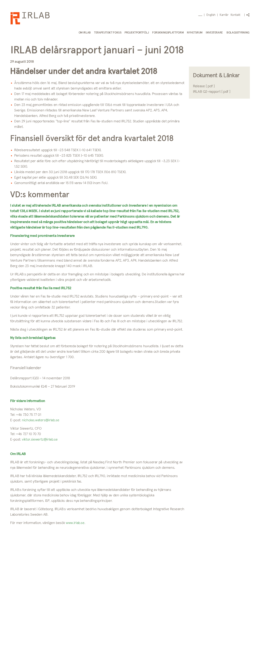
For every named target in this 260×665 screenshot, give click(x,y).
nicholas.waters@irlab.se (40, 420)
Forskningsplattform (168, 32)
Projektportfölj (137, 32)
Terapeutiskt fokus (107, 32)
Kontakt (235, 14)
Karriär (224, 14)
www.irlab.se (75, 523)
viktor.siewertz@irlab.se (39, 439)
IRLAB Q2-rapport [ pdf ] (211, 92)
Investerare (214, 32)
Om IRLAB (85, 32)
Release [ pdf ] (204, 86)
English (211, 14)
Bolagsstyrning (237, 32)
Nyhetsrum (195, 32)
